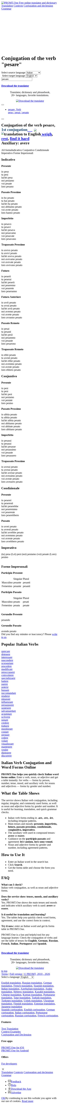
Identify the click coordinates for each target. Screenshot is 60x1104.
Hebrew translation (24, 991)
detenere (5, 654)
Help (13, 1085)
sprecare (5, 651)
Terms (4, 974)
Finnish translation (23, 1003)
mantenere (6, 746)
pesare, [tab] (18, 111)
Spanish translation (44, 985)
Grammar (6, 8)
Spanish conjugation (12, 1009)
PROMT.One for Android (15, 1050)
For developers (9, 1063)
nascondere (7, 660)
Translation (7, 5)
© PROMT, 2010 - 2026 (37, 974)
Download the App (21, 1088)
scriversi (5, 717)
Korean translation (32, 994)
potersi (4, 687)
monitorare (7, 728)
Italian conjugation (24, 1012)
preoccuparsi (8, 672)
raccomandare (8, 693)
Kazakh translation (44, 991)
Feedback (16, 1081)
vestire (4, 749)
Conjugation (38, 5)
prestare (5, 734)
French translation (23, 985)
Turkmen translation (11, 1000)
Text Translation (9, 1028)
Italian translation (10, 988)
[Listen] (29, 129)
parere (4, 684)
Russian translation (32, 982)
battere (4, 681)
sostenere (6, 708)
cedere (4, 737)
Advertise (16, 1092)
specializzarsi (8, 678)
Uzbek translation (33, 1000)
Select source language (13, 72)
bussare (5, 690)
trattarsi (5, 725)
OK (3, 1098)
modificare (6, 669)
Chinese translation (11, 994)
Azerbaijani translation (32, 988)
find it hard (19, 138)
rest (4, 138)
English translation (11, 982)
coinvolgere (7, 675)
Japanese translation (11, 1006)
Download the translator (15, 85)
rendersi (5, 696)
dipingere (6, 752)
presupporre (7, 705)
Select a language (10, 977)
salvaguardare (8, 711)
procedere (6, 666)
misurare (5, 699)
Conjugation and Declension (16, 1034)
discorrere (6, 755)
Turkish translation (41, 997)
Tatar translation (22, 997)
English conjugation (34, 1009)
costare (5, 731)
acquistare (6, 714)
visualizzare (7, 743)
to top (4, 971)
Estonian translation (44, 1003)
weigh (46, 134)
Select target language (13, 75)
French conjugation (48, 1015)
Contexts (18, 5)
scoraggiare (7, 663)
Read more (27, 1101)
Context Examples (11, 1031)
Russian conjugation (25, 1015)
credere (5, 722)
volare (4, 740)
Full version (16, 974)
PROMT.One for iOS (12, 1047)
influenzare (7, 702)
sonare (4, 719)
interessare (6, 657)
